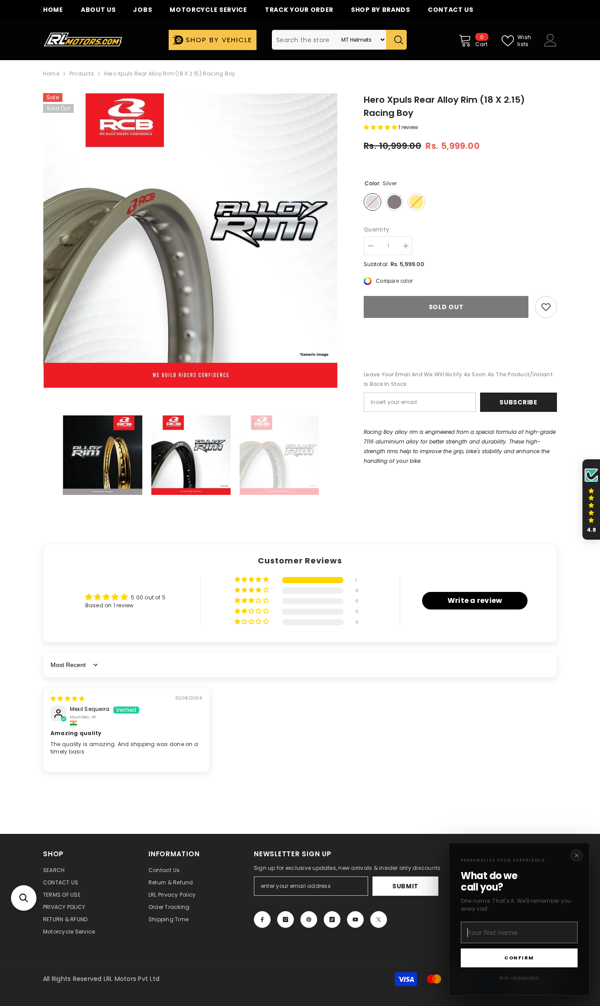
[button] (23, 898)
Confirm (519, 957)
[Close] (577, 855)
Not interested (519, 977)
